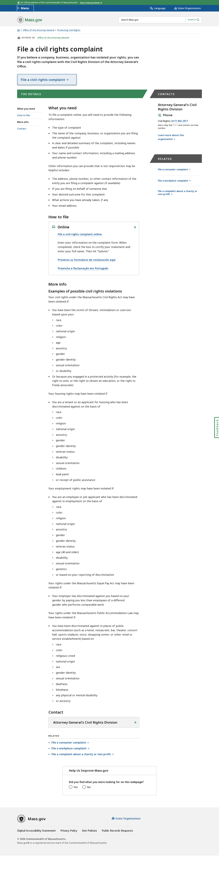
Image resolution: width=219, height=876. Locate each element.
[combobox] (160, 19)
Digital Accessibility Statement (36, 830)
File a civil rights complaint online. (80, 234)
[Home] (18, 30)
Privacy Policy (68, 830)
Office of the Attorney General (38, 30)
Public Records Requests (117, 830)
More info (23, 122)
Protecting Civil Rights (68, 30)
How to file (23, 115)
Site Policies (89, 830)
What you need (26, 108)
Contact (21, 128)
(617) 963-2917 (179, 121)
